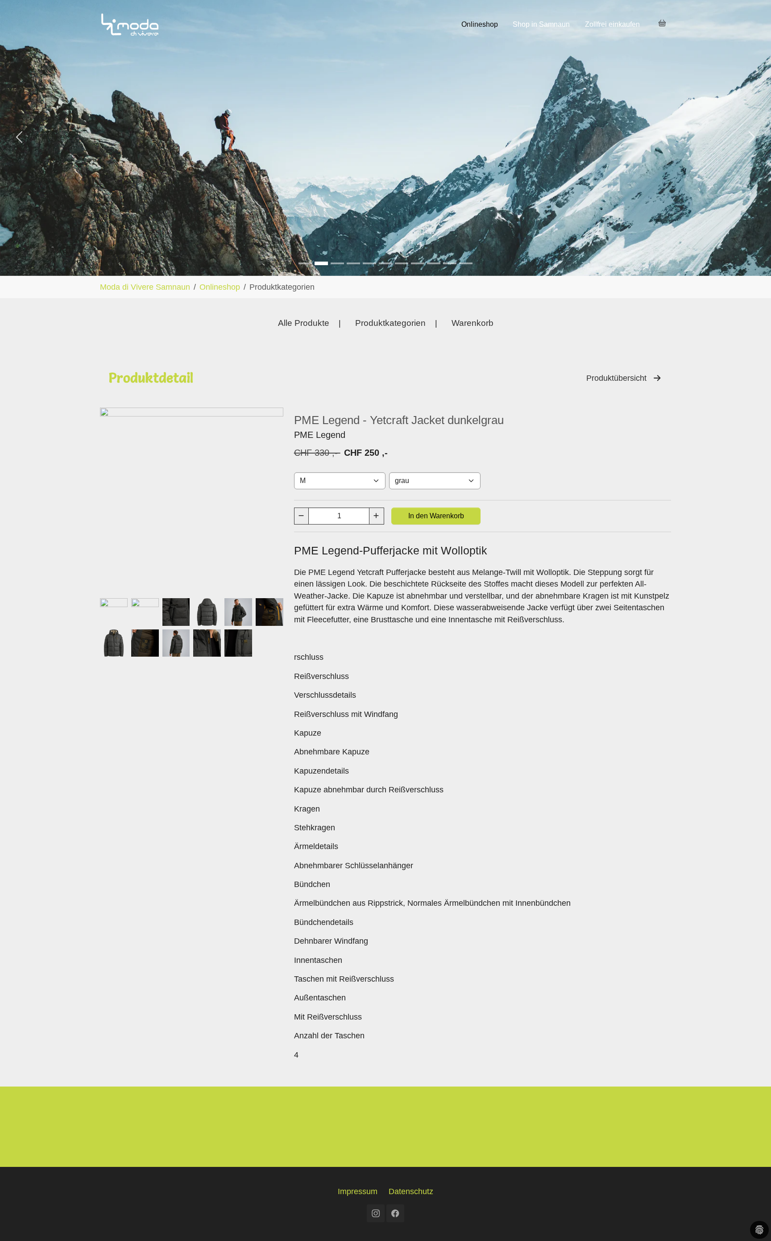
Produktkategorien (390, 323)
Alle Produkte (303, 323)
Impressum (357, 1191)
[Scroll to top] (750, 1220)
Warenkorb (472, 323)
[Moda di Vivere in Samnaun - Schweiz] (130, 24)
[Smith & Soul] (321, 263)
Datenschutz (411, 1191)
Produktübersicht (619, 378)
